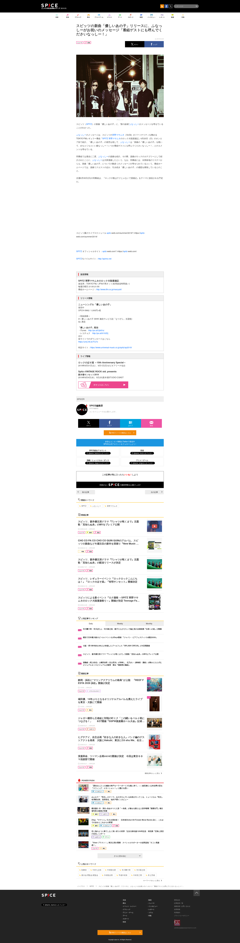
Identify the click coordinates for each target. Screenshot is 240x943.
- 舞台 (124, 903)
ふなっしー (134, 124)
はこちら (105, 384)
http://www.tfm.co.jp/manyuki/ (109, 289)
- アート (124, 915)
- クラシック (126, 909)
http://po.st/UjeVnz (96, 330)
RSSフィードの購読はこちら (121, 433)
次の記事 (154, 492)
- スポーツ (125, 919)
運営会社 (177, 900)
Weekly (120, 623)
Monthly (149, 623)
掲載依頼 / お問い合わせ (182, 906)
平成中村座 (123, 875)
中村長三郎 (137, 875)
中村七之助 (96, 870)
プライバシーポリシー (181, 915)
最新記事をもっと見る (152, 773)
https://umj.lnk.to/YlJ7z (88, 341)
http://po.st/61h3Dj (100, 333)
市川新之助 (140, 870)
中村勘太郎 (108, 875)
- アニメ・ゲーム (127, 912)
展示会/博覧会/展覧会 (89, 875)
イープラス (81, 886)
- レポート (151, 909)
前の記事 (85, 492)
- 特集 (150, 915)
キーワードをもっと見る (151, 880)
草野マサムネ (118, 134)
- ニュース (151, 903)
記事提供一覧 (178, 903)
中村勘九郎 (111, 870)
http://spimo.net (104, 258)
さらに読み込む (120, 856)
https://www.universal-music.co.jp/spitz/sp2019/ (111, 347)
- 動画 (150, 900)
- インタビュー (153, 906)
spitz (109, 232)
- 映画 (124, 922)
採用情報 (177, 909)
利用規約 (177, 912)
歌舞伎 (84, 870)
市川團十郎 (126, 870)
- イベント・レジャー (129, 906)
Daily (91, 623)
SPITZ (89, 124)
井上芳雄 (151, 875)
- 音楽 (124, 900)
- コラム (150, 912)
